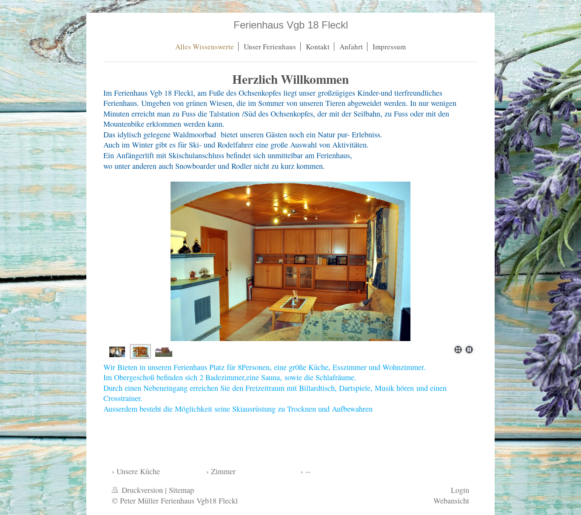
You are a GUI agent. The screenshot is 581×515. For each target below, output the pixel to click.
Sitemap (181, 490)
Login (460, 490)
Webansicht (451, 500)
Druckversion (142, 490)
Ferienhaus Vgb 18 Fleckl (291, 25)
